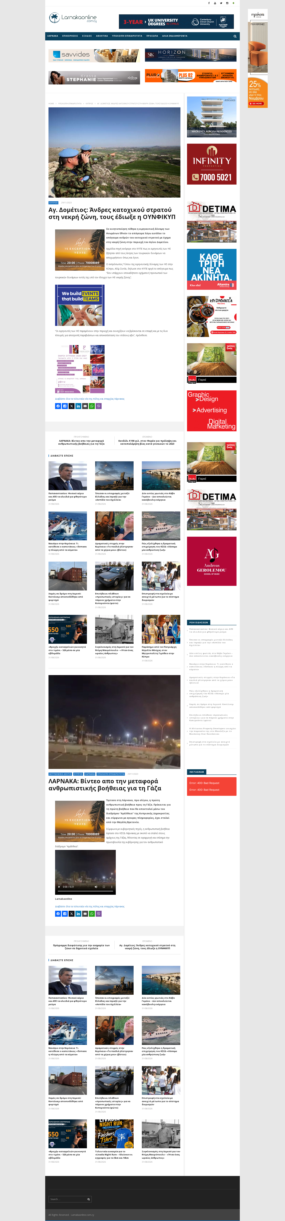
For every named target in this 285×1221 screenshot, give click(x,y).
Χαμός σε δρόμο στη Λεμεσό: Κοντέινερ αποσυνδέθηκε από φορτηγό (65, 597)
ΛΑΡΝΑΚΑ (52, 35)
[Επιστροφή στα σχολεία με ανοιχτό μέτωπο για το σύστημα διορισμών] (161, 576)
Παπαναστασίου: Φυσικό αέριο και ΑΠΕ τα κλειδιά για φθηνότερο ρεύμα (67, 496)
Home (51, 103)
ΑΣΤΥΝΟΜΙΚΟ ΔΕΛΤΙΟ (60, 774)
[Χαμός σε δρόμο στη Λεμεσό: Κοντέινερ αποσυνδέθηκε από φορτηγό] (67, 576)
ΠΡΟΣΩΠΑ (152, 35)
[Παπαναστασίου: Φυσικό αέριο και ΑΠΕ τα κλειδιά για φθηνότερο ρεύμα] (67, 475)
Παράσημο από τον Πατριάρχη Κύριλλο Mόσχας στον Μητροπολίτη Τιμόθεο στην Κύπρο (159, 651)
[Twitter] (221, 3)
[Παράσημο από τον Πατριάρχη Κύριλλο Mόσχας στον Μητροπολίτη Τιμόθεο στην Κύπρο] (161, 629)
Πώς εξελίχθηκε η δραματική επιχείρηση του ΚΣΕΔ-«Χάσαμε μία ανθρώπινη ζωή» (159, 546)
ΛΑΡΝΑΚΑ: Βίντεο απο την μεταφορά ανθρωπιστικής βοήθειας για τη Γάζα (81, 440)
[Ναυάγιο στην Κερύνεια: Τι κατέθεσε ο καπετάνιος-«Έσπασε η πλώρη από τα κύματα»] (67, 525)
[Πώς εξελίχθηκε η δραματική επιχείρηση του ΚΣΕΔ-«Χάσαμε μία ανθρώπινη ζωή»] (161, 525)
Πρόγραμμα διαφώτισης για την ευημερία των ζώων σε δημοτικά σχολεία (81, 945)
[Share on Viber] (99, 406)
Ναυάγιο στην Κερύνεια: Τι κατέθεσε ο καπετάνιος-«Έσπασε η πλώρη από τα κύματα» (67, 546)
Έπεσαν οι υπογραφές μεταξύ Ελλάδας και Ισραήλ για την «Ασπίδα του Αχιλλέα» (112, 496)
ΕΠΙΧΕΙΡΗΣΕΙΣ (70, 35)
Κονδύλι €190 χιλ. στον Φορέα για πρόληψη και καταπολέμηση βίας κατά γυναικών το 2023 (147, 440)
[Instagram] (227, 3)
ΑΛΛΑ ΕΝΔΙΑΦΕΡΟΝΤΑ (174, 35)
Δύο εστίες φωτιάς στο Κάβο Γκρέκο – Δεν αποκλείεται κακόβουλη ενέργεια (158, 496)
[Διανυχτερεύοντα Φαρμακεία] (233, 3)
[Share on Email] (85, 406)
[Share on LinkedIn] (78, 406)
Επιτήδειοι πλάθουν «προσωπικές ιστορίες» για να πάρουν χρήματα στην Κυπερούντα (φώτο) (112, 598)
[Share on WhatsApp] (92, 406)
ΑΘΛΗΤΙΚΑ (102, 35)
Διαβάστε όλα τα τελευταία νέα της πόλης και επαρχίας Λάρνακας (89, 398)
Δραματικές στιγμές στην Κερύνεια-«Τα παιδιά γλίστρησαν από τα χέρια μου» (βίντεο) (114, 546)
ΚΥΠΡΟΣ (89, 103)
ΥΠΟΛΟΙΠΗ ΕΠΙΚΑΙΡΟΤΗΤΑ (127, 35)
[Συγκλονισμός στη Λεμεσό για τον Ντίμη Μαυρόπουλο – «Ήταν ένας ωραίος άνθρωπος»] (114, 629)
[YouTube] (215, 3)
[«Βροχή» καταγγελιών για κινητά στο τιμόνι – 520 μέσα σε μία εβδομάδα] (67, 629)
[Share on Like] (65, 406)
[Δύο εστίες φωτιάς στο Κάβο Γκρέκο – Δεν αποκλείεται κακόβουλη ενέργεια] (161, 475)
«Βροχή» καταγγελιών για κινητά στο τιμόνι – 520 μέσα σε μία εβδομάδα (67, 650)
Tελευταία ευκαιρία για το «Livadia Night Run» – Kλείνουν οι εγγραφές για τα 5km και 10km (113, 1154)
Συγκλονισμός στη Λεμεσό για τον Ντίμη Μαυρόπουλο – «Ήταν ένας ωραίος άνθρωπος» (114, 650)
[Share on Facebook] (58, 406)
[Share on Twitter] (72, 406)
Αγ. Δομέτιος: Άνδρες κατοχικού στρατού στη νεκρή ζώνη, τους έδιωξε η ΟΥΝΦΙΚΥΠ (147, 945)
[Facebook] (209, 3)
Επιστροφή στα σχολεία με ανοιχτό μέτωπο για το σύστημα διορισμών (160, 597)
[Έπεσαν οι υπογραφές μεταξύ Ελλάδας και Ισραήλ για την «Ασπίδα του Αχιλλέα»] (114, 475)
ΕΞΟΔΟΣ (87, 35)
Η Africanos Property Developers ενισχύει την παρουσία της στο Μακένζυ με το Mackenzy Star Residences (212, 731)
